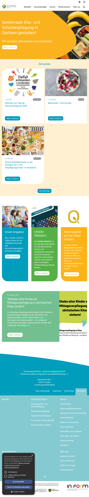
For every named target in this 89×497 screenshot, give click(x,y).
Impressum (57, 391)
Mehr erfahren (10, 47)
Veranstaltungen (40, 7)
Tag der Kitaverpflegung (40, 411)
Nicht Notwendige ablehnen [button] (18, 487)
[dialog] (18, 474)
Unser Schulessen (67, 427)
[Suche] (84, 7)
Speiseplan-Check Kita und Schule (73, 413)
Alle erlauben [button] (18, 482)
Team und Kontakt (42, 391)
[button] (18, 492)
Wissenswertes (64, 7)
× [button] (32, 455)
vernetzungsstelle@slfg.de (44, 385)
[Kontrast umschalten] (79, 2)
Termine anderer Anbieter (41, 425)
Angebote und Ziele (67, 456)
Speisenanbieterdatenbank (70, 409)
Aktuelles (27, 7)
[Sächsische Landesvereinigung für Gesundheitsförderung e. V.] (9, 6)
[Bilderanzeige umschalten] (84, 2)
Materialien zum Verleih (69, 436)
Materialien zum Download (70, 432)
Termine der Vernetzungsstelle (42, 420)
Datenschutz (69, 391)
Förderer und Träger (68, 465)
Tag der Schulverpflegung (40, 416)
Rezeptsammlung (66, 441)
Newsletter (81, 391)
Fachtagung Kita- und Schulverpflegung (39, 405)
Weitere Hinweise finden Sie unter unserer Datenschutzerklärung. (17, 465)
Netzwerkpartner (66, 470)
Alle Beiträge (44, 191)
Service (52, 7)
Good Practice (65, 404)
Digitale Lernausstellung (69, 422)
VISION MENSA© (67, 418)
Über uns (76, 7)
